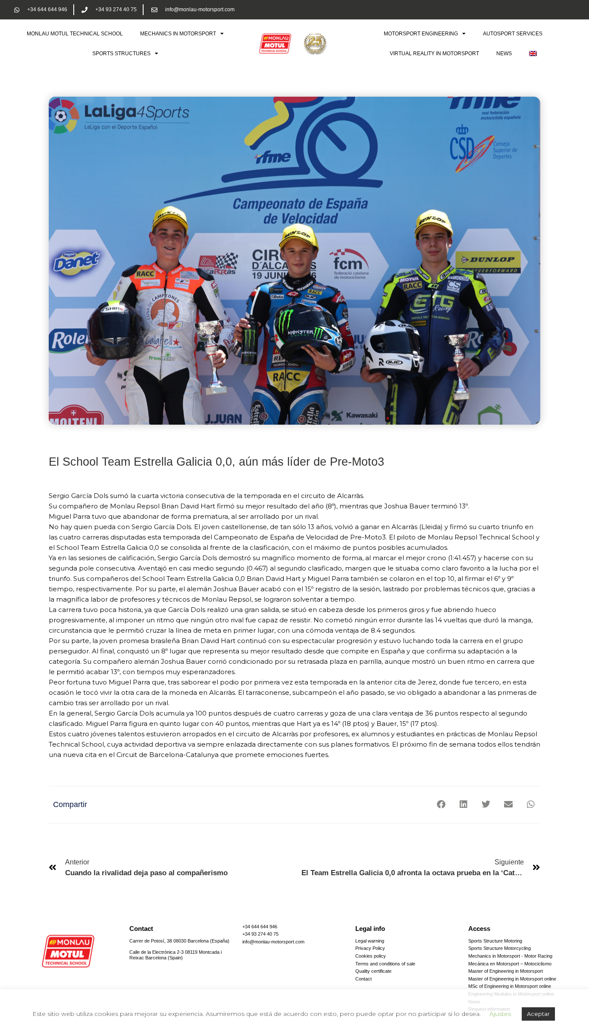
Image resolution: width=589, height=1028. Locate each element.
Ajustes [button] (500, 1014)
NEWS (504, 53)
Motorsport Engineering (421, 34)
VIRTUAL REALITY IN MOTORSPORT (434, 53)
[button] (441, 804)
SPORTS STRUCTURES (121, 53)
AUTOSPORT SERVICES (512, 34)
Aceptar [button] (538, 1013)
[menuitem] (532, 53)
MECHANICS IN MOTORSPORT (178, 34)
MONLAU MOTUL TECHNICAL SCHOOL (75, 34)
